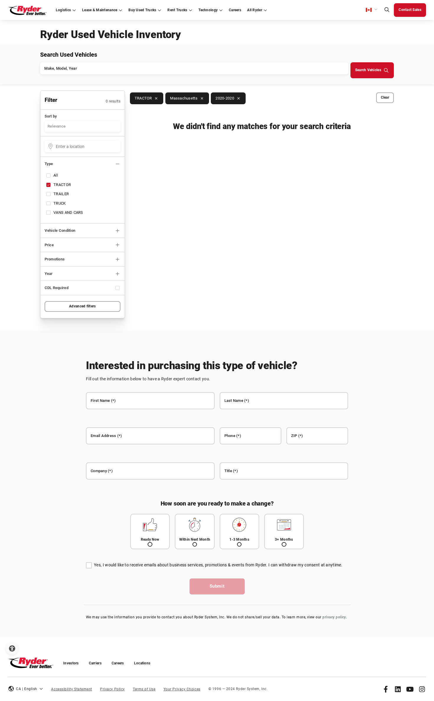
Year (49, 273)
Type (49, 164)
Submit (217, 586)
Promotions (55, 259)
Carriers (95, 663)
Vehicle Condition (60, 230)
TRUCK (59, 203)
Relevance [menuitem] (57, 126)
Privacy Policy (112, 689)
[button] (372, 10)
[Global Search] (387, 10)
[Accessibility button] (12, 649)
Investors (71, 663)
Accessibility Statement (71, 689)
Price (49, 245)
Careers (118, 663)
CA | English (26, 689)
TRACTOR (62, 184)
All (55, 175)
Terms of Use (144, 689)
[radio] (150, 532)
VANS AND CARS (68, 212)
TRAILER (61, 194)
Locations (142, 663)
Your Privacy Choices (182, 689)
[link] (386, 689)
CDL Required (56, 288)
